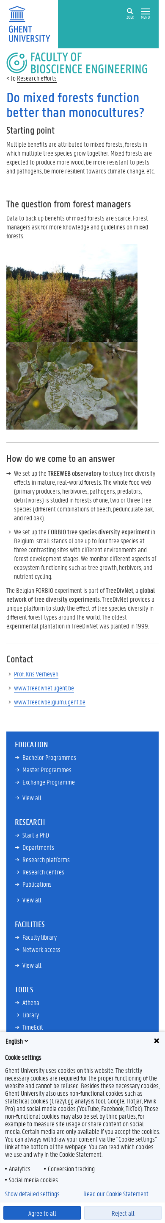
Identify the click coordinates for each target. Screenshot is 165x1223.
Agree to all (42, 1213)
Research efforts (37, 77)
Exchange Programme (48, 781)
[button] (145, 11)
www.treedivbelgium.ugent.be (49, 701)
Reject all (123, 1213)
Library (30, 1014)
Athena (30, 1002)
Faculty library (39, 937)
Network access (41, 949)
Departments (38, 847)
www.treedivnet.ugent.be (44, 687)
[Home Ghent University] (32, 23)
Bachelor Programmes (49, 757)
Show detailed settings (32, 1193)
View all (31, 797)
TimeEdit (32, 1026)
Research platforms (46, 859)
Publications (37, 884)
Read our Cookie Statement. (116, 1193)
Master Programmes (47, 769)
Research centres (43, 871)
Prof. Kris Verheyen (36, 673)
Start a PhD (35, 834)
